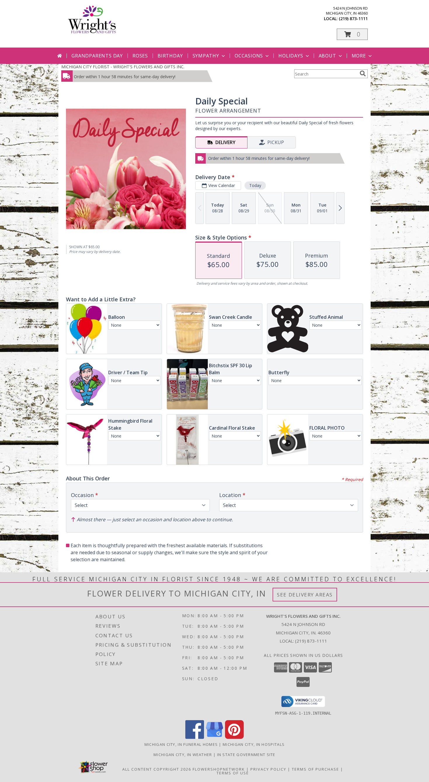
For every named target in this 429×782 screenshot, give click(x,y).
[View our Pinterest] (234, 737)
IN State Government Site (246, 754)
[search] (362, 73)
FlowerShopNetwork (219, 769)
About (327, 56)
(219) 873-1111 (353, 18)
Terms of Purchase (315, 769)
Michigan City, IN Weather (183, 754)
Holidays (290, 56)
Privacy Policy (268, 769)
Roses (140, 56)
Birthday (170, 56)
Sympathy (206, 56)
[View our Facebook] (194, 737)
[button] (352, 34)
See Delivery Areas (305, 594)
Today (255, 185)
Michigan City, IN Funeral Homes (181, 744)
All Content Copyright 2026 (156, 769)
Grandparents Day (97, 56)
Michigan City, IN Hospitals (254, 744)
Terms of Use (233, 773)
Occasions (249, 56)
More (359, 56)
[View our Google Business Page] (214, 737)
